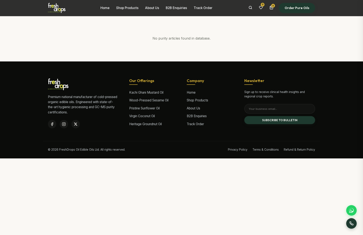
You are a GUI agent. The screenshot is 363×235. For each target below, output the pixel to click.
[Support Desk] (351, 223)
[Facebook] (52, 124)
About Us (152, 8)
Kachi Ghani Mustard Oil (146, 92)
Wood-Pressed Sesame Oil (148, 100)
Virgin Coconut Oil (142, 116)
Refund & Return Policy (299, 149)
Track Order (203, 8)
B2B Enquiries (176, 8)
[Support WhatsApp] (351, 210)
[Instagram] (64, 124)
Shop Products (127, 8)
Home (104, 8)
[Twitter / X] (75, 124)
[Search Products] (250, 8)
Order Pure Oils (297, 8)
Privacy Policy (237, 149)
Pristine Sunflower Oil (144, 108)
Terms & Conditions (266, 149)
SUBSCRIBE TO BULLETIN (279, 120)
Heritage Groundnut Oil (145, 124)
